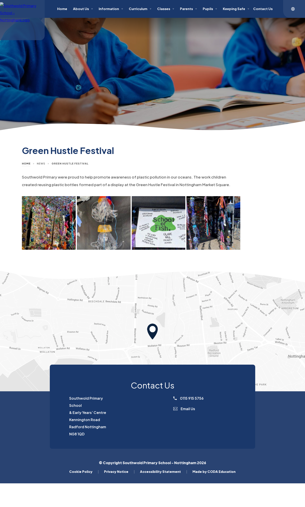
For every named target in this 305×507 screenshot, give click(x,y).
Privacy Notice (119, 472)
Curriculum (140, 8)
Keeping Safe (236, 8)
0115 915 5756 (191, 398)
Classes (165, 8)
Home (62, 8)
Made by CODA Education (214, 472)
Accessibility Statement (163, 472)
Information (111, 8)
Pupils (210, 8)
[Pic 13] (213, 223)
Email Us (187, 408)
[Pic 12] (159, 223)
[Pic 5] (104, 223)
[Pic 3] (49, 223)
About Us (83, 8)
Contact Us (263, 8)
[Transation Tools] (294, 9)
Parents (188, 8)
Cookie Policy (84, 472)
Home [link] (26, 163)
